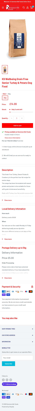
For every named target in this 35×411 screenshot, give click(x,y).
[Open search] (24, 7)
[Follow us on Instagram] (10, 380)
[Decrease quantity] (12, 118)
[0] (31, 7)
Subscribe (8, 364)
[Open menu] (3, 7)
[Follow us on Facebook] (3, 380)
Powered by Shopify (8, 407)
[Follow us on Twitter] (7, 380)
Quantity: (5, 118)
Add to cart (17, 125)
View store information (12, 138)
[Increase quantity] (22, 118)
